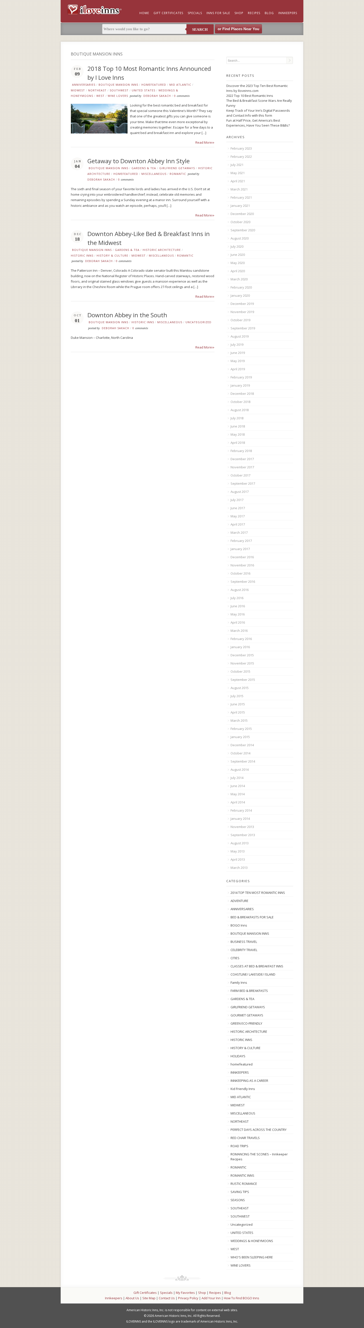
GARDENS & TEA (143, 168)
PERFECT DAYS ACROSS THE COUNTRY (258, 1129)
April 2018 (238, 442)
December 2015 (242, 655)
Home (144, 13)
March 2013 (239, 867)
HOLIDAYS (238, 1056)
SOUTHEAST (240, 1208)
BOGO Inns (239, 925)
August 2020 (240, 238)
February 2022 (241, 156)
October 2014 (240, 753)
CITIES (235, 958)
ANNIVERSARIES (83, 84)
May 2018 (238, 434)
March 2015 (239, 720)
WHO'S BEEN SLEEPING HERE (252, 1257)
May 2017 (238, 516)
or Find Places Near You (238, 29)
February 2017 (241, 540)
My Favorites (185, 1292)
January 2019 (240, 385)
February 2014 (241, 810)
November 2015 (242, 663)
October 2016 (240, 573)
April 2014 (238, 802)
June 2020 (238, 254)
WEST (100, 96)
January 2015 (240, 737)
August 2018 (240, 410)
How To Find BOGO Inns (241, 1298)
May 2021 (238, 173)
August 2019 (240, 336)
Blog (269, 13)
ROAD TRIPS (239, 1146)
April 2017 (238, 524)
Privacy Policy (188, 1298)
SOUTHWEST (119, 90)
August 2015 (240, 688)
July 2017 (237, 500)
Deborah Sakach (157, 96)
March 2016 (239, 630)
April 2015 (238, 712)
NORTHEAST (97, 90)
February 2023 (241, 148)
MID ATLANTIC (180, 84)
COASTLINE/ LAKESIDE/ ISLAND (253, 974)
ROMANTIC (178, 174)
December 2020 (242, 214)
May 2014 (238, 794)
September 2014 (243, 761)
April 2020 (238, 271)
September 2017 (243, 483)
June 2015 (238, 704)
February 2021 (241, 197)
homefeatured (153, 84)
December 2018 (242, 393)
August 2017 (240, 491)
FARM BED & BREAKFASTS (249, 990)
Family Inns (239, 982)
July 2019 (237, 344)
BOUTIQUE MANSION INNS (118, 84)
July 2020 (237, 246)
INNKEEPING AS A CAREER (249, 1080)
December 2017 (242, 459)
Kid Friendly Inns (243, 1089)
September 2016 (243, 581)
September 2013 (243, 835)
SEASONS (238, 1200)
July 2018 (237, 418)
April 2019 (238, 369)
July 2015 (237, 696)
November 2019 (242, 312)
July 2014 (237, 777)
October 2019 (240, 320)
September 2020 (243, 230)
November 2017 (242, 467)
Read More (204, 142)
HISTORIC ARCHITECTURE (162, 250)
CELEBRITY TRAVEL (244, 950)
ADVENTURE (239, 901)
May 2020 (238, 263)
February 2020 (241, 287)
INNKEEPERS (240, 1072)
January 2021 (240, 205)
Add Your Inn (211, 1298)
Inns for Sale (218, 13)
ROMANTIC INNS (242, 1175)
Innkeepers (287, 13)
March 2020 (239, 279)
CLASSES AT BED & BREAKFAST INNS (257, 966)
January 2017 (240, 549)
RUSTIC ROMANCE (244, 1183)
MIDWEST (78, 90)
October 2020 (240, 222)
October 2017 (240, 475)
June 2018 (238, 426)
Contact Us (167, 1298)
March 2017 (239, 532)
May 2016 (238, 614)
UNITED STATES (143, 90)
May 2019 (238, 361)
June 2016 (238, 606)
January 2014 (240, 818)
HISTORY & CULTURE (112, 255)
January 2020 (240, 295)
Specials (195, 13)
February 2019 (241, 377)
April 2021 (238, 181)
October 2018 (240, 401)
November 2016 (242, 565)
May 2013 (238, 851)
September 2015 (243, 679)
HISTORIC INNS (82, 255)
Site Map (149, 1298)
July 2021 (237, 164)
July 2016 (237, 598)
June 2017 (238, 508)
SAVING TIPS (240, 1192)
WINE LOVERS (118, 96)
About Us (132, 1298)
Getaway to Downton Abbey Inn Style (138, 161)
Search (200, 29)
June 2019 (238, 352)
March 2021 (239, 189)
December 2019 (242, 303)
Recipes (254, 13)
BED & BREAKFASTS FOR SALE (252, 917)
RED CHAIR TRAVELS (245, 1138)
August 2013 (240, 843)
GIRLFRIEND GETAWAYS (177, 168)
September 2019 (243, 328)
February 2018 (241, 451)
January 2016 (240, 647)
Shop (238, 13)
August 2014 (240, 769)
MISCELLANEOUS (153, 174)
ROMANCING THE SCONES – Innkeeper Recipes (259, 1156)
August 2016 (240, 589)
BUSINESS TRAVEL (244, 941)
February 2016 (241, 639)
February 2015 (241, 728)
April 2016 (238, 622)
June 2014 (238, 786)
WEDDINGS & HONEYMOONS (252, 1241)
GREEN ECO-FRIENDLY (246, 1023)
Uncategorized (198, 322)
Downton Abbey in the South (127, 315)
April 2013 (238, 859)
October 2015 (240, 671)
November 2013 (242, 826)
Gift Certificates (168, 13)
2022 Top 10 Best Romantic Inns (249, 95)
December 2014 (242, 745)
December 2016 (242, 557)
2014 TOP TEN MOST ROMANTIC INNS (258, 892)
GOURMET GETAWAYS (247, 1015)
